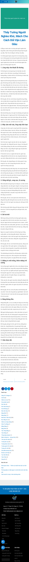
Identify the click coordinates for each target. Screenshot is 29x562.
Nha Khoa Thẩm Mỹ (6, 417)
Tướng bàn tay (4, 441)
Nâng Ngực (4, 415)
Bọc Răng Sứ (4, 419)
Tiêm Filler (3, 457)
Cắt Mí (3, 397)
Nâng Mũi (3, 413)
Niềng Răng (4, 426)
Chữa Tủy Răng (4, 424)
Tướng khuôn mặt (5, 444)
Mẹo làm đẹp (4, 411)
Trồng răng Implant (5, 435)
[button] (24, 1)
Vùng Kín (3, 459)
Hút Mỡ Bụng (4, 408)
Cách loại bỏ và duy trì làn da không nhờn (10, 474)
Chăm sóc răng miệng (6, 422)
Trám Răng (3, 433)
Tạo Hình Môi (4, 455)
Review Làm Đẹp (5, 452)
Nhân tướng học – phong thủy (8, 437)
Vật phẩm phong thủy (6, 450)
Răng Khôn (3, 428)
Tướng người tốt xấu (6, 446)
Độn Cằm (3, 404)
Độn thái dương (5, 406)
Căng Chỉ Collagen (5, 395)
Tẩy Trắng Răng (5, 430)
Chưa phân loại (4, 402)
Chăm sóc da (4, 400)
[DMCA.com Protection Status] (6, 559)
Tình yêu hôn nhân (5, 439)
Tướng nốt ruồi (4, 448)
